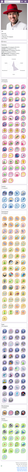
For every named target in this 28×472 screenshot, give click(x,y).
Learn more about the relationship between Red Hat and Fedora (22, 469)
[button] (22, 1)
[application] (14, 66)
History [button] (5, 41)
